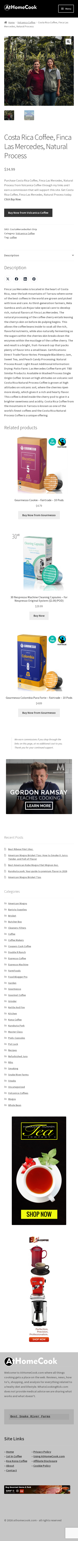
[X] (7, 279)
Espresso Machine (18, 964)
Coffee (11, 934)
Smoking (13, 1068)
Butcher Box (15, 921)
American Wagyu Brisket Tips (24, 877)
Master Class (15, 1031)
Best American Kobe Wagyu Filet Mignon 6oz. (33, 865)
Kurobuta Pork (16, 1025)
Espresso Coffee (17, 958)
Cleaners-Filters (17, 927)
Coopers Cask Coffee (19, 946)
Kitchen (12, 1013)
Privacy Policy (42, 1452)
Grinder (12, 1001)
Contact (11, 1470)
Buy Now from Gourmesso (39, 515)
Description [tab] (11, 255)
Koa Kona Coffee (16, 1461)
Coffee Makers (16, 940)
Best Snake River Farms (30, 1416)
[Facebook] (16, 279)
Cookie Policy (42, 1465)
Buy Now (39, 615)
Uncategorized (16, 1086)
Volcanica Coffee (26, 22)
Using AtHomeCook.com (49, 1456)
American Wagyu (17, 903)
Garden (12, 983)
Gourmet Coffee (17, 995)
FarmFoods (14, 970)
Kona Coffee (15, 1019)
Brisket (12, 915)
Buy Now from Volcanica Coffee (28, 212)
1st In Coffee (14, 1456)
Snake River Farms (18, 1074)
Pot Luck (13, 1044)
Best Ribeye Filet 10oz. (20, 849)
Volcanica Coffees (18, 1093)
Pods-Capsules (16, 1038)
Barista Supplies (17, 909)
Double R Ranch (17, 952)
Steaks (12, 1080)
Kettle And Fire (16, 1007)
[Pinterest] (34, 279)
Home (11, 22)
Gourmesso (14, 989)
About (10, 1465)
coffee (13, 237)
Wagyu (12, 1099)
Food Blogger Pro (17, 976)
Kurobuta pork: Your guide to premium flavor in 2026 (37, 871)
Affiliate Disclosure (45, 1461)
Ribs (10, 1062)
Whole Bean (14, 1105)
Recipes (12, 1050)
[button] (68, 41)
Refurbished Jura (18, 1056)
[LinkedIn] (25, 279)
